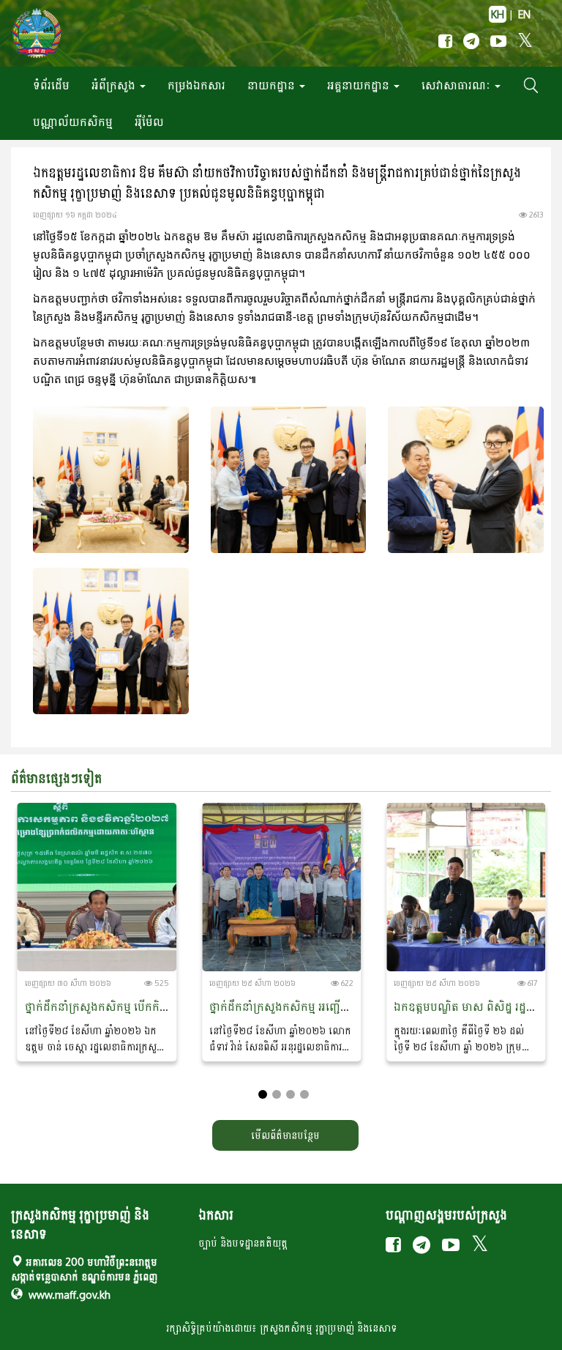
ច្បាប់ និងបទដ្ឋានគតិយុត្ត (243, 1242)
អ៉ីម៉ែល (149, 121)
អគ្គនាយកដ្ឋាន (359, 85)
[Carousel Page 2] (276, 1094)
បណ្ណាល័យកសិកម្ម (73, 121)
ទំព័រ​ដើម (51, 85)
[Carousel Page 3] (290, 1094)
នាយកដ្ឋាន (272, 85)
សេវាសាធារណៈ (457, 85)
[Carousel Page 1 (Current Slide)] (262, 1094)
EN (524, 14)
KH (497, 14)
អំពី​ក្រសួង (114, 85)
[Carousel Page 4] (304, 1094)
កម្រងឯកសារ (196, 85)
